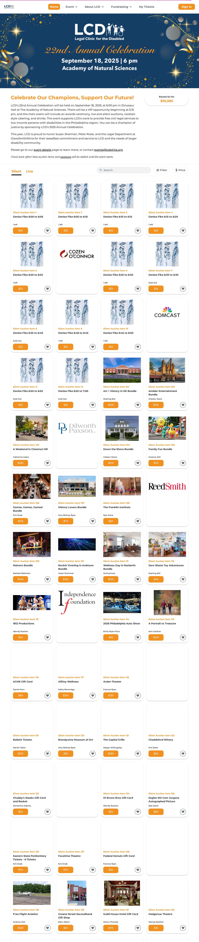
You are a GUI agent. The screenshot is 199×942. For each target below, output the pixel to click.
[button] (71, 7)
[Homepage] (15, 7)
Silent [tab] (16, 171)
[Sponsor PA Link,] (167, 673)
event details (42, 149)
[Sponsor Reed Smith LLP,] (167, 499)
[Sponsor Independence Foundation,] (77, 615)
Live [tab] (29, 171)
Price (180, 170)
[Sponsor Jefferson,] (77, 789)
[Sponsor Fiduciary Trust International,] (167, 847)
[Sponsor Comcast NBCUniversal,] (167, 324)
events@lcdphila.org (108, 149)
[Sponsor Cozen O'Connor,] (77, 266)
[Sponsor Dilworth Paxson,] (77, 441)
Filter (163, 170)
